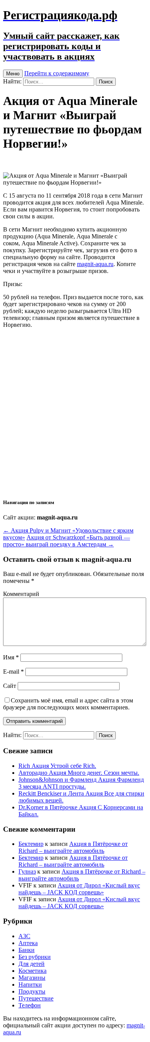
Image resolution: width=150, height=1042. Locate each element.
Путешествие (35, 998)
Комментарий (21, 594)
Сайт (9, 685)
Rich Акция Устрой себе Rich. (57, 765)
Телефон (29, 1005)
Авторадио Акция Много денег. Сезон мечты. (78, 772)
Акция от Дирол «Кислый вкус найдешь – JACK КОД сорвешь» (79, 889)
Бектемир (30, 844)
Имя (11, 657)
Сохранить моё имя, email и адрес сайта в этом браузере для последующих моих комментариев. (68, 704)
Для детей (31, 963)
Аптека (28, 943)
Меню (13, 74)
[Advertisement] (75, 413)
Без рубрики (34, 957)
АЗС (24, 936)
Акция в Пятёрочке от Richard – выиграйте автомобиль (73, 847)
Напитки (30, 984)
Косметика (32, 970)
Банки (26, 950)
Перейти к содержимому (56, 73)
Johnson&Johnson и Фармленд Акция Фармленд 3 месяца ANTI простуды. (81, 783)
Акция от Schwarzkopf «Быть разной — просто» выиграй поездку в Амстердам (66, 541)
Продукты (31, 991)
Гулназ (27, 871)
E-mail (13, 671)
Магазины (31, 977)
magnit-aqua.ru (95, 264)
